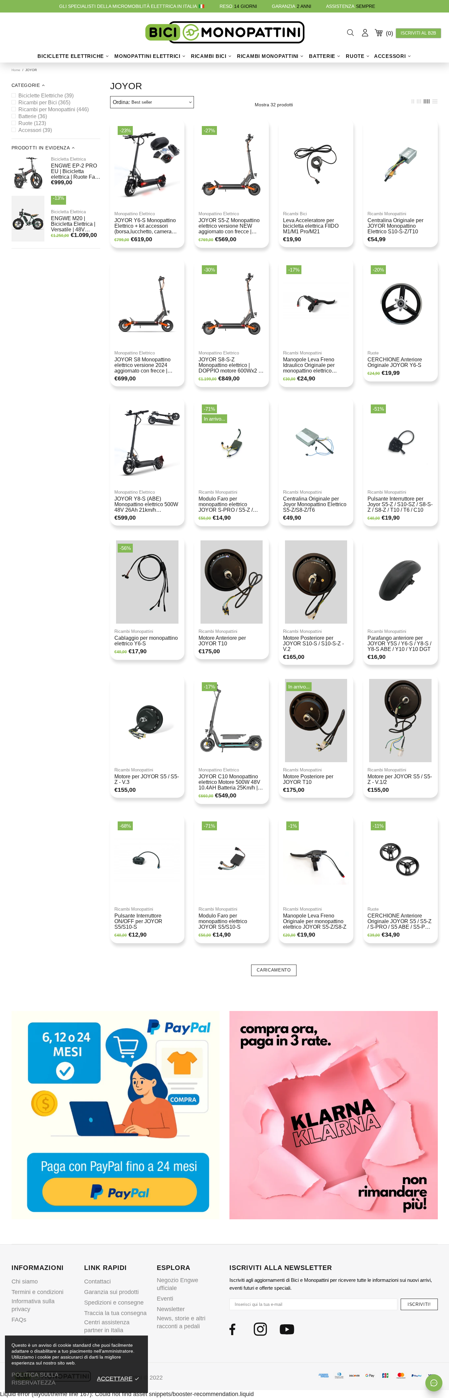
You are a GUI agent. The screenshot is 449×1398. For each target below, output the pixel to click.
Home (16, 70)
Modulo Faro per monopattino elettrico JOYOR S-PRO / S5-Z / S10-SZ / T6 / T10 (226, 504)
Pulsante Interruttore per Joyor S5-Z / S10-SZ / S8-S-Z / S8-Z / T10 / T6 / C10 (400, 504)
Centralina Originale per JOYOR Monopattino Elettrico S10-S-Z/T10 (395, 226)
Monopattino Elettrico (134, 213)
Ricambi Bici (295, 213)
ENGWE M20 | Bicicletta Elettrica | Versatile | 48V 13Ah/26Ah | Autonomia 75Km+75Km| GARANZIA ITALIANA (73, 224)
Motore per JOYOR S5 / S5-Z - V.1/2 (399, 779)
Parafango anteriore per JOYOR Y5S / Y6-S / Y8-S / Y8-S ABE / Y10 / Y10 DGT (399, 643)
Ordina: (121, 102)
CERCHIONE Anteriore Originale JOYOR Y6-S (394, 362)
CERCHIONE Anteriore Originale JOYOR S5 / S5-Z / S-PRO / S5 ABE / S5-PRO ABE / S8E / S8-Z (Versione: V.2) (400, 921)
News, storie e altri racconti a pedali (181, 1322)
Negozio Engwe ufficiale (177, 1284)
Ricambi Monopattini (386, 213)
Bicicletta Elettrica (68, 159)
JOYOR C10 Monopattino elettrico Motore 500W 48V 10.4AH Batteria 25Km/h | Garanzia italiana (229, 782)
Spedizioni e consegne (114, 1302)
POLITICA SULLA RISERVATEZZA (35, 1378)
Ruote (373, 352)
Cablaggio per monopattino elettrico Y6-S (146, 640)
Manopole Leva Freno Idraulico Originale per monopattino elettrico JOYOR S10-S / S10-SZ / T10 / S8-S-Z (312, 365)
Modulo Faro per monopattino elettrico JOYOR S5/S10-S (223, 921)
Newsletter (171, 1309)
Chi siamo (25, 1281)
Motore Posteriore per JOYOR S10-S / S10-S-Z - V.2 (313, 643)
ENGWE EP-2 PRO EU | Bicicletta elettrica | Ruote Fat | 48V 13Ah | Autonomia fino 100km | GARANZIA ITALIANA (75, 171)
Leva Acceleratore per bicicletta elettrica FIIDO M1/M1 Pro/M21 (311, 226)
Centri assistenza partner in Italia (107, 1326)
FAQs (19, 1319)
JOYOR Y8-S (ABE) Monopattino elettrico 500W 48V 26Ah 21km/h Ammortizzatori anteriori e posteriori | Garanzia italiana (147, 504)
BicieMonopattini (224, 32)
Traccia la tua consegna (115, 1313)
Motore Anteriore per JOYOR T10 (222, 640)
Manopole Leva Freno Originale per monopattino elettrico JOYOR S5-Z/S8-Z (314, 921)
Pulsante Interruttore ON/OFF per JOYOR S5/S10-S (138, 921)
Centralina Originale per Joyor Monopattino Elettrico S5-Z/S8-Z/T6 (314, 504)
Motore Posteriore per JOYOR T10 (308, 779)
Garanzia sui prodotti (111, 1292)
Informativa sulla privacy (33, 1305)
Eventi (165, 1298)
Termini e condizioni (37, 1292)
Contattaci (97, 1281)
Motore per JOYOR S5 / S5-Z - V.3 (146, 779)
